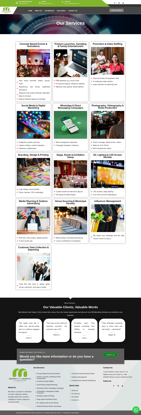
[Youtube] (123, 2)
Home (30, 11)
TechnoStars (75, 413)
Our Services (49, 11)
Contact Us (72, 11)
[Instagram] (119, 2)
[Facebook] (114, 2)
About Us (38, 11)
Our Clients (61, 11)
